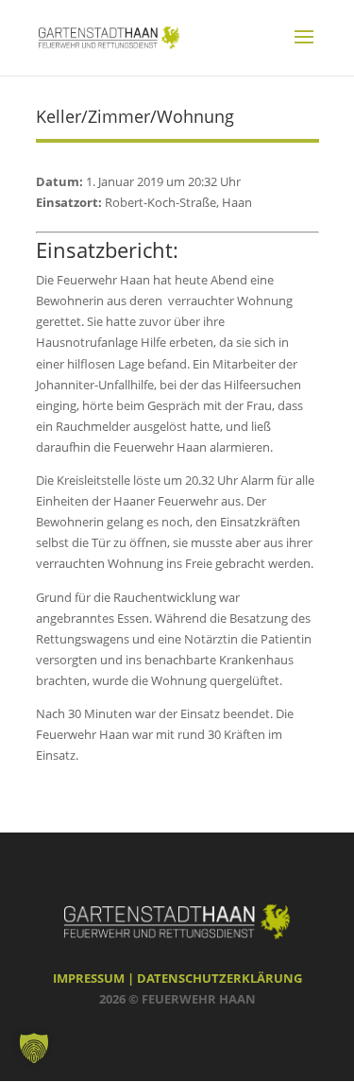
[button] (34, 1048)
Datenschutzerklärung (219, 978)
